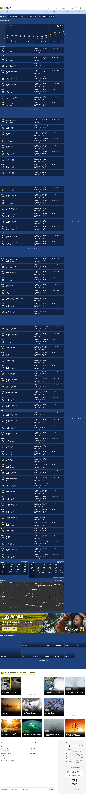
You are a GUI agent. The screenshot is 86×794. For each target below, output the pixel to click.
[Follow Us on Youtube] (72, 746)
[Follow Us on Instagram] (69, 746)
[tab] (58, 26)
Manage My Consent (6, 753)
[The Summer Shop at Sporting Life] (80, 652)
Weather (5, 12)
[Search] (76, 8)
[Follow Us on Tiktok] (76, 746)
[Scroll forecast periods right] (64, 34)
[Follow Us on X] (82, 746)
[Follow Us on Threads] (79, 746)
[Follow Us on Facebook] (66, 746)
